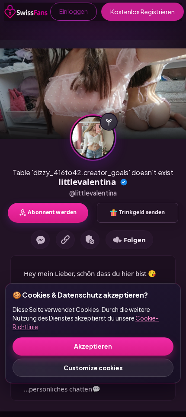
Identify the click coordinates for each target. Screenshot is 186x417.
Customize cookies (93, 368)
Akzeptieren (93, 346)
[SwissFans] (26, 11)
